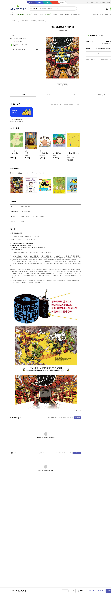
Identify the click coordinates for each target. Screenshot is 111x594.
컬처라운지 (74, 14)
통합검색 (32, 8)
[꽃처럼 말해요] (59, 145)
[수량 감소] (63, 591)
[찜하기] (73, 591)
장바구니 (91, 591)
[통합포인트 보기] (92, 41)
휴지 (37, 173)
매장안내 (108, 2)
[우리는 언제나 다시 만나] (73, 146)
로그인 (92, 2)
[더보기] (79, 14)
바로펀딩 (55, 14)
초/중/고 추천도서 (14, 239)
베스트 (36, 14)
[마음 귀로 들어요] (45, 145)
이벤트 (41, 14)
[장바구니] (107, 8)
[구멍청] (31, 145)
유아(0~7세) (24, 21)
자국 (32, 173)
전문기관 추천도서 (14, 236)
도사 (43, 173)
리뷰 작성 (78, 417)
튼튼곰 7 (12, 35)
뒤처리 (13, 173)
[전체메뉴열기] (12, 14)
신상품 (61, 14)
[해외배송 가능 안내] (94, 59)
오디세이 (29, 14)
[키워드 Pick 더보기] (80, 186)
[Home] (11, 21)
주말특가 (47, 14)
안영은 (12, 38)
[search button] (74, 8)
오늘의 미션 (95, 14)
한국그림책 (41, 21)
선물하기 (82, 591)
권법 (26, 173)
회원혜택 (96, 2)
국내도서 (15, 21)
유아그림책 (33, 21)
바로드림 (100, 591)
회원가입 (87, 2)
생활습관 (20, 173)
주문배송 (103, 2)
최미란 (20, 38)
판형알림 (42, 216)
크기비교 (65, 84)
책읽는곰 (12, 41)
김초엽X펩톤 (20, 14)
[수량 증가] (67, 591)
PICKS (67, 14)
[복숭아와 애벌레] (16, 145)
